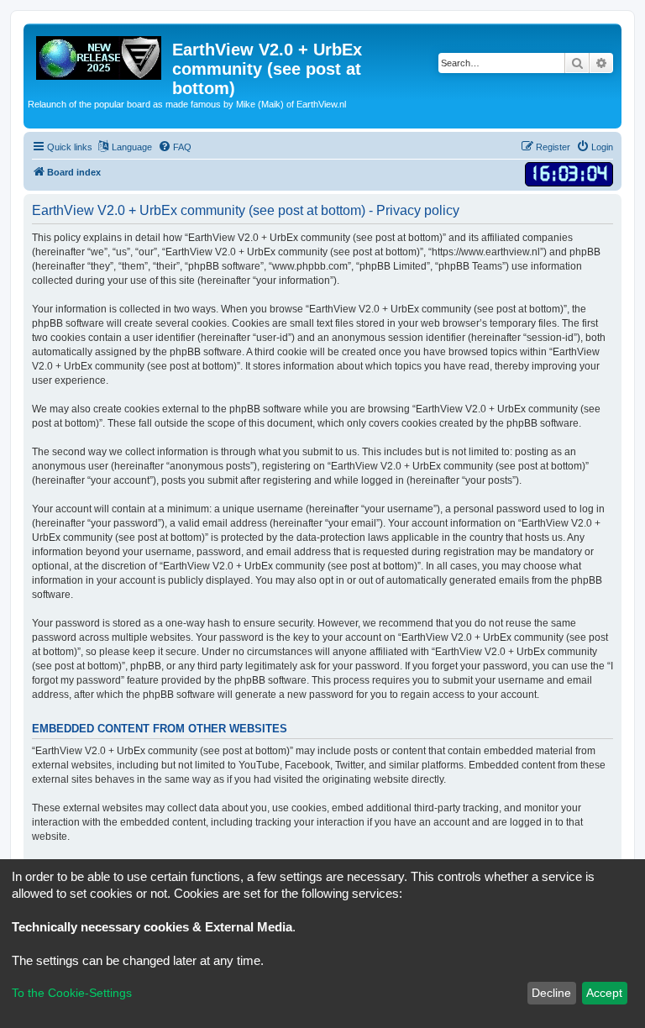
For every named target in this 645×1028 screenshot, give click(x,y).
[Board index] (100, 54)
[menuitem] (174, 147)
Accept (604, 992)
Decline (551, 992)
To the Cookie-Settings (72, 992)
